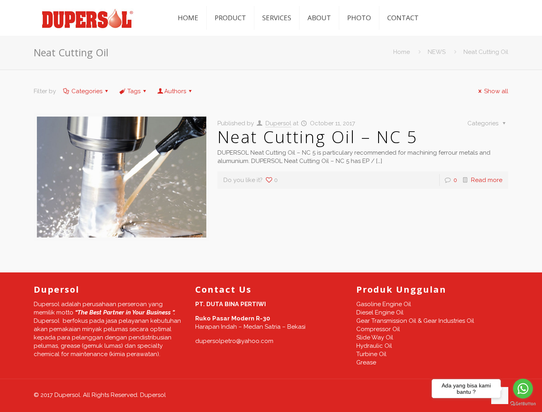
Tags (133, 91)
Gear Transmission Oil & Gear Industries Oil (415, 320)
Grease (366, 362)
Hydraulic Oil (374, 345)
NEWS (437, 52)
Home (401, 52)
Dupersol (278, 123)
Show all (496, 91)
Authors (175, 91)
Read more (486, 180)
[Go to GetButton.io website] (523, 403)
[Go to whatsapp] (523, 389)
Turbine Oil (371, 354)
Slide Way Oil (374, 337)
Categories (86, 91)
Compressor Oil (378, 329)
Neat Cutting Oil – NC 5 (317, 136)
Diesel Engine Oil (380, 312)
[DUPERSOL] (88, 18)
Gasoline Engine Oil (383, 304)
